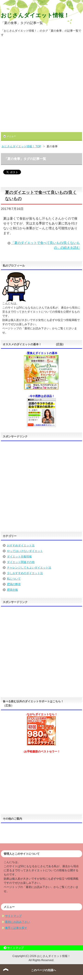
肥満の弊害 (14, 584)
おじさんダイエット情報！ (35, 15)
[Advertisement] (41, 85)
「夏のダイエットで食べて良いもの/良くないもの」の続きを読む (45, 245)
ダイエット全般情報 (19, 556)
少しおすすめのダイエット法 (25, 573)
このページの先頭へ (43, 970)
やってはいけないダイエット (25, 551)
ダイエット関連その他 (21, 562)
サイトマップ (13, 915)
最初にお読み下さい (17, 922)
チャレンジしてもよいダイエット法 (29, 567)
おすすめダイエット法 (21, 545)
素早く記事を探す (16, 928)
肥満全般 (12, 589)
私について (14, 578)
